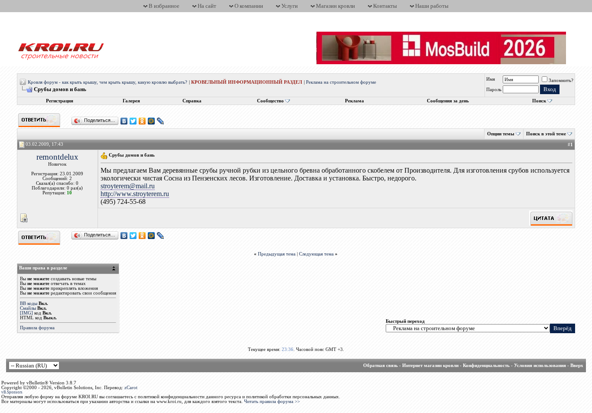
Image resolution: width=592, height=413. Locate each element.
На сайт (207, 6)
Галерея (131, 100)
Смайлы (28, 308)
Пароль (493, 89)
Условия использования (540, 365)
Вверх (576, 365)
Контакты (385, 6)
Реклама (354, 100)
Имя (490, 79)
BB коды (28, 303)
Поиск (539, 100)
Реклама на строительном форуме (341, 82)
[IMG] (26, 313)
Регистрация (59, 100)
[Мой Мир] (151, 121)
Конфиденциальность (486, 365)
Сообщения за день (448, 100)
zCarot (130, 387)
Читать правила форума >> (272, 401)
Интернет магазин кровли (430, 365)
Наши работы (432, 6)
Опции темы (500, 133)
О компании (248, 6)
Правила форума (37, 327)
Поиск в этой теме (546, 133)
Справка (192, 100)
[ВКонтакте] (124, 121)
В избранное (164, 6)
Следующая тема (316, 254)
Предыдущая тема (277, 254)
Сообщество (270, 100)
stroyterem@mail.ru (128, 186)
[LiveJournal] (160, 121)
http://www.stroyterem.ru (135, 193)
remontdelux (57, 156)
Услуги (289, 6)
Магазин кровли (335, 6)
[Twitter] (133, 121)
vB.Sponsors (12, 392)
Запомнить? (561, 80)
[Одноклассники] (142, 121)
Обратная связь (380, 365)
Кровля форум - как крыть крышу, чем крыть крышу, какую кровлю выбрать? (107, 82)
